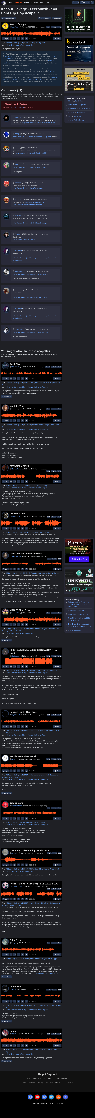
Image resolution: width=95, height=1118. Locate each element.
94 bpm (9, 959)
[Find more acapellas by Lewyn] (11, 954)
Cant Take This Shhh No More (26, 553)
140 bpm (9, 43)
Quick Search (45, 18)
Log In (13, 107)
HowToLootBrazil (17, 886)
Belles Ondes (80, 112)
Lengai (17, 148)
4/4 (22, 43)
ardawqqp (18, 290)
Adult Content (36, 573)
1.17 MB (27, 383)
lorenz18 (18, 199)
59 (60, 613)
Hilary (13, 1030)
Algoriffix (83, 105)
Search (57, 18)
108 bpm (9, 903)
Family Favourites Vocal (23, 756)
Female (41, 425)
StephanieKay (16, 556)
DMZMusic (18, 164)
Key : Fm (5, 1007)
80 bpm (9, 532)
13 (60, 27)
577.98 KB (27, 670)
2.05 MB (26, 822)
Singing (53, 383)
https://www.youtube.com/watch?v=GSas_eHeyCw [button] (30, 274)
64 (60, 367)
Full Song (44, 486)
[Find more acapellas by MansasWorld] (11, 481)
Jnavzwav (18, 183)
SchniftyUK (18, 117)
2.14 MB (26, 486)
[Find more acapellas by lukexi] (11, 770)
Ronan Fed (77, 116)
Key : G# (18, 905)
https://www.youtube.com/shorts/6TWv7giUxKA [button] (30, 297)
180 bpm (9, 670)
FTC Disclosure (68, 1083)
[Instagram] (65, 1097)
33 (60, 943)
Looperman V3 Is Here (76, 610)
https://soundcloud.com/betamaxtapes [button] (45, 973)
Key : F (4, 385)
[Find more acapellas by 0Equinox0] (11, 378)
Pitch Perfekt (72, 105)
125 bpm (9, 383)
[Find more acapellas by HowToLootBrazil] (11, 899)
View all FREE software (76, 120)
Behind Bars (16, 802)
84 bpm (9, 1049)
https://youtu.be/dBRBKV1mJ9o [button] (24, 239)
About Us (35, 1078)
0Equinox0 (15, 367)
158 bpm (9, 730)
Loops (10, 2)
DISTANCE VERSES (19, 466)
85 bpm (9, 822)
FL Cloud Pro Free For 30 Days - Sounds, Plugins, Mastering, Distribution (79, 604)
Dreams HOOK (18, 513)
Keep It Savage (18, 24)
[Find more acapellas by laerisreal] (11, 864)
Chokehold (15, 986)
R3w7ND (18, 215)
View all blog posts (74, 630)
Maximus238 (15, 656)
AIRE (69, 116)
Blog (42, 2)
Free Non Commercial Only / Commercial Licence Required (27, 387)
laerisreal (14, 853)
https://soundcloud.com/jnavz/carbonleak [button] (27, 188)
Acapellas (18, 2)
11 (60, 656)
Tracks (26, 2)
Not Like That (17, 406)
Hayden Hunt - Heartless (23, 711)
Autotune (42, 383)
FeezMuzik (15, 27)
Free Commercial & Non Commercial (20, 45)
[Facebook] (30, 1097)
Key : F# (18, 631)
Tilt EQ (70, 101)
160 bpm (9, 775)
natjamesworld (16, 806)
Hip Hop (16, 43)
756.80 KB (27, 425)
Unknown (46, 532)
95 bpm (9, 629)
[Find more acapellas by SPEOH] (11, 1001)
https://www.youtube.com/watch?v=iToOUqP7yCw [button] (30, 332)
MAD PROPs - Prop (20, 610)
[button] (92, 2)
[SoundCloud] (58, 1097)
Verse (44, 43)
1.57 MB (27, 43)
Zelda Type (15, 940)
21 (60, 516)
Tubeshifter (72, 109)
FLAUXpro (18, 234)
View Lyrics (7, 396)
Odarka (14, 409)
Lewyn (13, 943)
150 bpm (9, 1005)
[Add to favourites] (18, 39)
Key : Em (18, 777)
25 (60, 1034)
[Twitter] (51, 1097)
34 (60, 808)
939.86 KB (26, 532)
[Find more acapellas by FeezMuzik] (11, 38)
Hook (58, 383)
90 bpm (9, 486)
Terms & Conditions (29, 1083)
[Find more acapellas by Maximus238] (11, 666)
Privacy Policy (43, 1083)
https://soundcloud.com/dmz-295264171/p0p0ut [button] (30, 167)
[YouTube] (37, 1097)
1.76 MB (26, 959)
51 (60, 715)
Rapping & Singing (48, 730)
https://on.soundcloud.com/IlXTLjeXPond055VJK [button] (31, 153)
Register (21, 107)
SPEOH (13, 989)
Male (32, 43)
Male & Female (46, 903)
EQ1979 (71, 112)
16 (60, 759)
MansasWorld (16, 469)
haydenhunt (15, 715)
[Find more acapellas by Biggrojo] (11, 1045)
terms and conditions (33, 79)
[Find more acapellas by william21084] (11, 528)
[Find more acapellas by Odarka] (11, 420)
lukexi (13, 759)
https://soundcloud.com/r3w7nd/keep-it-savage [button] (30, 223)
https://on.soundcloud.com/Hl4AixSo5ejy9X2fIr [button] (38, 123)
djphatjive (18, 250)
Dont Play (15, 363)
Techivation (79, 101)
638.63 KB (27, 1005)
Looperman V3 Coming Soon (78, 614)
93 (60, 471)
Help (47, 2)
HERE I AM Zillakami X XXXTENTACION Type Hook (33, 651)
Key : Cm (57, 869)
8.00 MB (27, 903)
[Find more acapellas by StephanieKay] (11, 569)
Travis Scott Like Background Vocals (29, 850)
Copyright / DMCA (62, 1078)
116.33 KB (27, 869)
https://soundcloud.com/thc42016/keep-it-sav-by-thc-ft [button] (32, 137)
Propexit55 (15, 613)
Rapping (38, 43)
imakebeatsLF (19, 329)
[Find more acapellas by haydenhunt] (11, 726)
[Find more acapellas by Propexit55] (11, 624)
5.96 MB (26, 1049)
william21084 (16, 516)
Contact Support (47, 1078)
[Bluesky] (44, 1097)
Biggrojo (14, 1034)
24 (60, 409)
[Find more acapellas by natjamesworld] (11, 818)
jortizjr (17, 134)
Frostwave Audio (84, 109)
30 (60, 889)
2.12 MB (27, 775)
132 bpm (9, 869)
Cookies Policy (55, 1083)
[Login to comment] (22, 38)
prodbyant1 (19, 271)
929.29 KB (26, 573)
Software (34, 2)
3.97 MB (26, 629)
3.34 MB (27, 730)
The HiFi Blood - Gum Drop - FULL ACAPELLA (34, 883)
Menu (9, 18)
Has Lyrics (34, 383)
